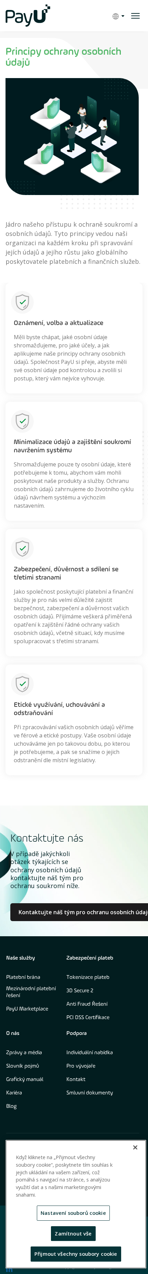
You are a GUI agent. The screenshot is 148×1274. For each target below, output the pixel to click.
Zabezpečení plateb (89, 958)
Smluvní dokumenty (89, 1093)
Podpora (76, 1033)
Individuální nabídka (89, 1053)
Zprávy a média (24, 1053)
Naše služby (20, 958)
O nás (12, 1033)
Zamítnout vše (73, 1233)
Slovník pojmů (22, 1066)
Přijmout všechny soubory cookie (75, 1253)
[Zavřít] (135, 1147)
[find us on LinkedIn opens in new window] (9, 1269)
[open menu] (135, 15)
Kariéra (14, 1093)
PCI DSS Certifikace (87, 1018)
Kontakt (75, 1079)
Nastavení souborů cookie (73, 1212)
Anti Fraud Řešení (86, 1004)
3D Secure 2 (79, 991)
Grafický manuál (24, 1079)
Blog (11, 1106)
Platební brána (23, 977)
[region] (76, 1204)
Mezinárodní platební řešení (31, 992)
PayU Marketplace (27, 1009)
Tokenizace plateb (87, 977)
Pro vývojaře (80, 1066)
